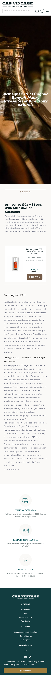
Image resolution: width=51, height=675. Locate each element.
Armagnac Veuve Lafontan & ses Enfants (34, 258)
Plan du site (25, 621)
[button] (35, 664)
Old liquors (25, 640)
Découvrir (34, 277)
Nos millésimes (25, 636)
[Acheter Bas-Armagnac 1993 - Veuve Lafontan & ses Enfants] (15, 264)
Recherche (25, 609)
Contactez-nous (25, 617)
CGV (25, 650)
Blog (25, 613)
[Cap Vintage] (25, 4)
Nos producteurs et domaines (25, 632)
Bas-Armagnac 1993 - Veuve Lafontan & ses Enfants (35, 251)
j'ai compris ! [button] (25, 671)
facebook (8, 352)
